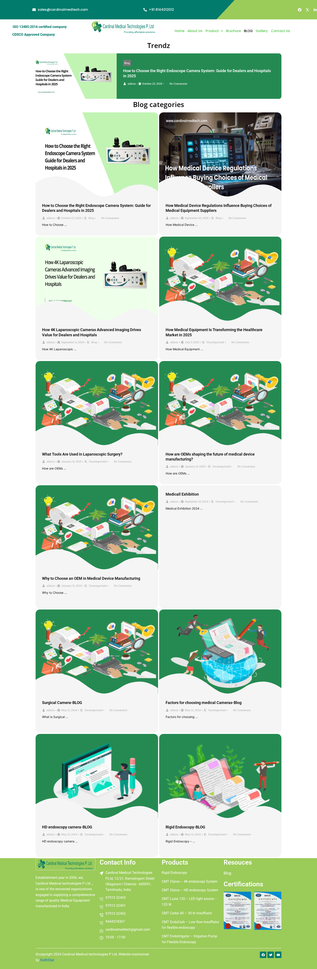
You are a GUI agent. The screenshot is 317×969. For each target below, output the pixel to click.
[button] (214, 31)
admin (132, 83)
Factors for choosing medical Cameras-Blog (204, 702)
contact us (280, 31)
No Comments (178, 83)
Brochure (233, 31)
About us (194, 31)
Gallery (262, 31)
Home (179, 31)
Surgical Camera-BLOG (62, 702)
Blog (127, 63)
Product (212, 31)
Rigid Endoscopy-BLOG (185, 827)
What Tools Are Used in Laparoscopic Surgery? (82, 454)
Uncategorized (215, 342)
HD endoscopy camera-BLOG (67, 827)
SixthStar (47, 960)
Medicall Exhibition (182, 494)
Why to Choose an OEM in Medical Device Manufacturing (91, 578)
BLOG (248, 31)
